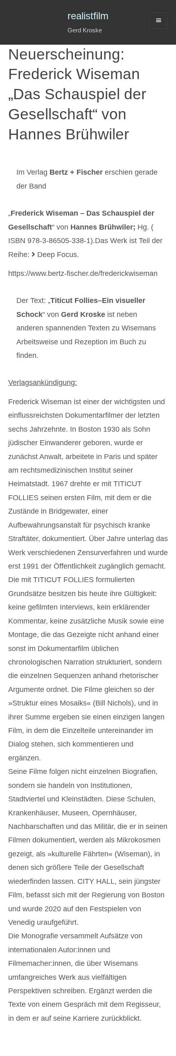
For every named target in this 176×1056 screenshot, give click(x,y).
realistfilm (88, 15)
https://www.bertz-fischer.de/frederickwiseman (83, 273)
